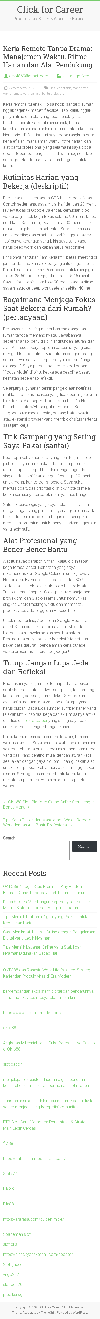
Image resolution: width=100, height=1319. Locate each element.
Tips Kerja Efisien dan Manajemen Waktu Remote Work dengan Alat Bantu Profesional (47, 823)
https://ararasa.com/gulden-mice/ (33, 1219)
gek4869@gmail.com (28, 75)
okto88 (9, 1027)
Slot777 (10, 1173)
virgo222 (11, 1274)
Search (9, 837)
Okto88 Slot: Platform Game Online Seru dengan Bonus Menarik (49, 805)
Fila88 (8, 1188)
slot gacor (12, 1064)
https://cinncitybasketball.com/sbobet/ (38, 1254)
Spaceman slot (17, 1234)
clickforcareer (34, 720)
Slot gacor (12, 1264)
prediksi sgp (14, 1294)
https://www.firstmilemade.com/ (32, 1012)
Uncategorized (76, 75)
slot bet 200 (14, 1284)
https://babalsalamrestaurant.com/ (34, 1158)
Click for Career (50, 9)
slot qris (10, 1244)
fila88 (8, 1143)
